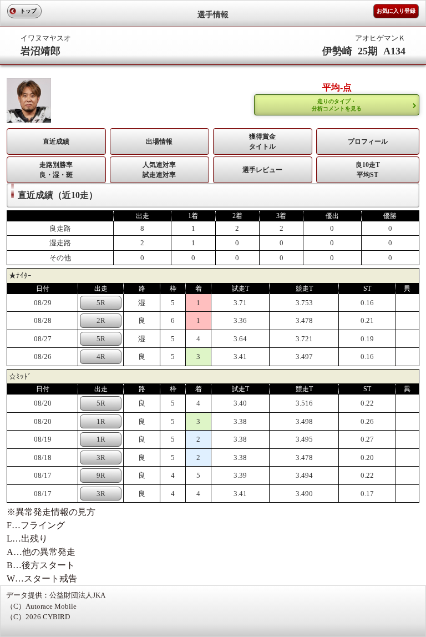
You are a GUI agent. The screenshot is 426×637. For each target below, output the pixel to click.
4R (101, 356)
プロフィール (368, 141)
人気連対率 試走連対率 (159, 170)
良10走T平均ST (368, 170)
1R (101, 421)
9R (101, 475)
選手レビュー (262, 170)
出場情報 (159, 141)
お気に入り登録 (396, 11)
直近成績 (56, 141)
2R (101, 320)
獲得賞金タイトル (262, 141)
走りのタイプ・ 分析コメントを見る (337, 105)
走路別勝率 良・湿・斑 (56, 170)
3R (101, 457)
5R (101, 303)
